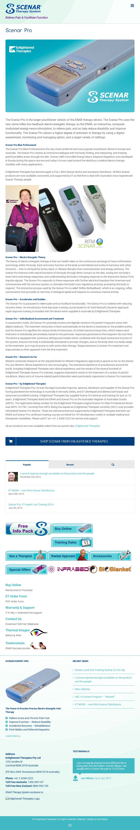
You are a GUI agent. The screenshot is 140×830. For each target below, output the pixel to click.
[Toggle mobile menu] (133, 5)
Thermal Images (17, 630)
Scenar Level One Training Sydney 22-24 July (100, 670)
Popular (27, 464)
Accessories (110, 556)
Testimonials (15, 643)
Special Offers (26, 569)
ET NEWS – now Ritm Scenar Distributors (31, 490)
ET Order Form (16, 596)
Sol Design (102, 819)
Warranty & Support (19, 607)
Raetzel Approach (68, 556)
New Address (82, 689)
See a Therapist (26, 556)
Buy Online (72, 528)
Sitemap (81, 819)
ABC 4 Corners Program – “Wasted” (95, 696)
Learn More (11, 735)
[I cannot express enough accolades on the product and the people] (13, 473)
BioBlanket (110, 569)
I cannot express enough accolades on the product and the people (57, 473)
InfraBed (68, 569)
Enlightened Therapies (87, 425)
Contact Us (13, 619)
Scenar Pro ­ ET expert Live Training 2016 (31, 504)
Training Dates (72, 542)
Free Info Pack (28, 529)
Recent (70, 464)
